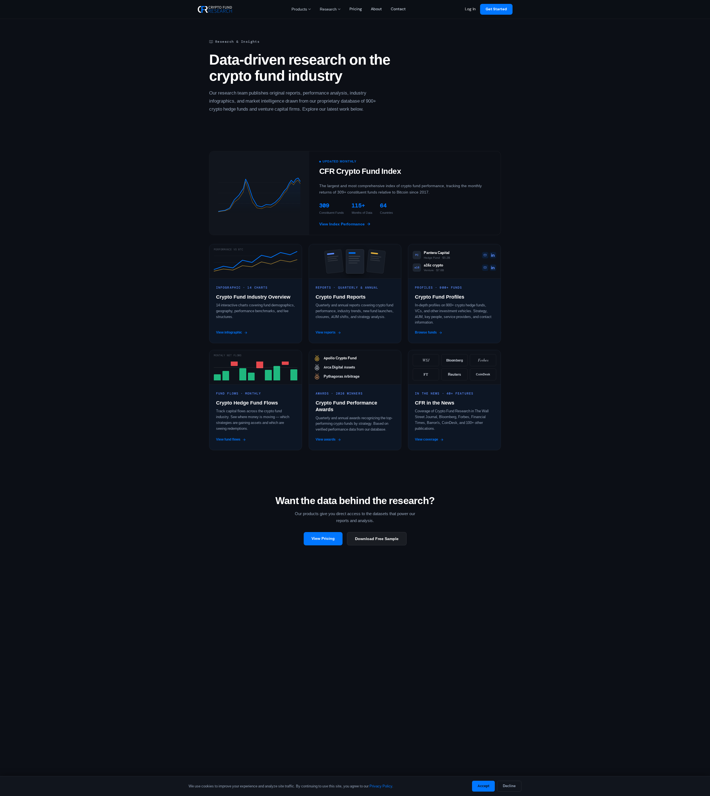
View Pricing (323, 538)
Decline (509, 786)
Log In (470, 9)
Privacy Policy (380, 786)
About (376, 9)
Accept (483, 786)
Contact (398, 9)
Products (299, 9)
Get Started (496, 9)
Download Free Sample (377, 538)
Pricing (355, 9)
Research (328, 9)
